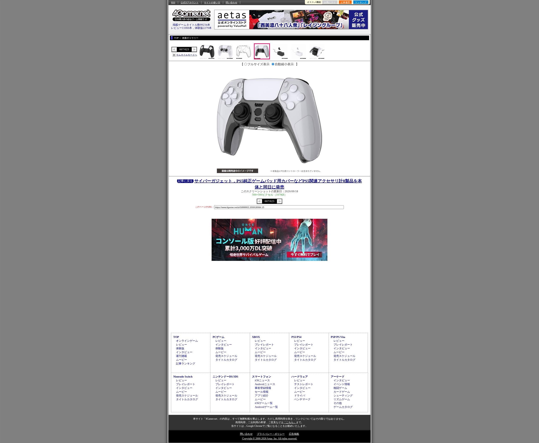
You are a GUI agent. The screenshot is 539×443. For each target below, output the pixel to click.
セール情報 (261, 391)
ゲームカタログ (343, 406)
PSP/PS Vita (338, 337)
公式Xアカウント (190, 2)
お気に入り (330, 2)
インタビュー (184, 352)
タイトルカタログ (226, 359)
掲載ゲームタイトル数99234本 (191, 24)
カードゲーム (342, 391)
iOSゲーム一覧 (264, 403)
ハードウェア (299, 376)
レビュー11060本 (181, 27)
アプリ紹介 (261, 395)
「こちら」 (289, 422)
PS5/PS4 (296, 337)
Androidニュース (265, 384)
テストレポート (303, 384)
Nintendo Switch (182, 376)
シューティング (343, 395)
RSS (173, 2)
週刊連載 (181, 356)
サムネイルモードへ (186, 54)
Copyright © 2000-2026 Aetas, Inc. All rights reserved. (269, 438)
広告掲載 (294, 433)
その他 (338, 403)
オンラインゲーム (187, 340)
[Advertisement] (269, 296)
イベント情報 (342, 384)
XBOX (256, 337)
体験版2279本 (203, 27)
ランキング (361, 2)
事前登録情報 (263, 388)
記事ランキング (185, 363)
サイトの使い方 (212, 2)
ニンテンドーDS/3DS (225, 376)
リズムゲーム (342, 399)
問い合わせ (231, 2)
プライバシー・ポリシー (271, 433)
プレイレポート (264, 344)
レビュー (181, 344)
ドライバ (299, 395)
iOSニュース (262, 380)
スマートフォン (261, 376)
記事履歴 (345, 2)
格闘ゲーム (340, 388)
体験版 (180, 348)
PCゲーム (218, 337)
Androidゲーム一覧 (266, 406)
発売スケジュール (226, 356)
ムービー (181, 359)
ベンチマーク (302, 399)
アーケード (337, 376)
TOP (176, 337)
